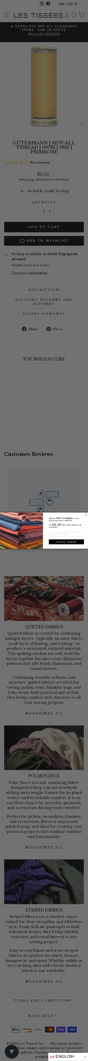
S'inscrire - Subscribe (66, 542)
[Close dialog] (86, 514)
